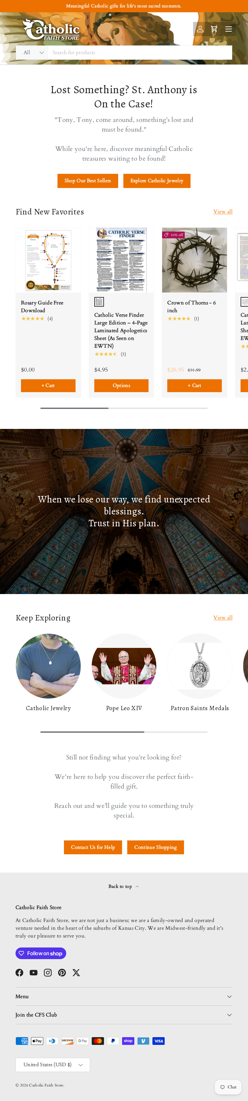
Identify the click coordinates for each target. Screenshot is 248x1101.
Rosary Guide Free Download (42, 306)
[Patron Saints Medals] (199, 666)
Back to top (120, 886)
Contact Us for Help (93, 847)
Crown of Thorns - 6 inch (191, 306)
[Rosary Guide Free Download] (48, 260)
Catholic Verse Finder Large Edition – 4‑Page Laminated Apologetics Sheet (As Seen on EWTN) (121, 331)
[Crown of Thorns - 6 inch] (194, 260)
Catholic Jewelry (48, 708)
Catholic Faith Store (46, 1085)
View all (222, 211)
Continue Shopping (155, 847)
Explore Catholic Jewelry (157, 180)
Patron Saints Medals (199, 708)
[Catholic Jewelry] (48, 666)
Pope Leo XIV (124, 708)
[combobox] (124, 52)
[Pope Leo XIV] (124, 666)
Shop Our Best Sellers (88, 180)
